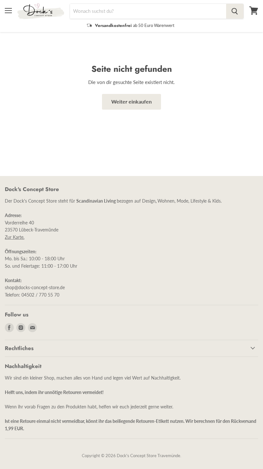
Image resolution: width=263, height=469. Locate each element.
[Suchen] (234, 11)
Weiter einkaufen (131, 101)
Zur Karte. (14, 237)
